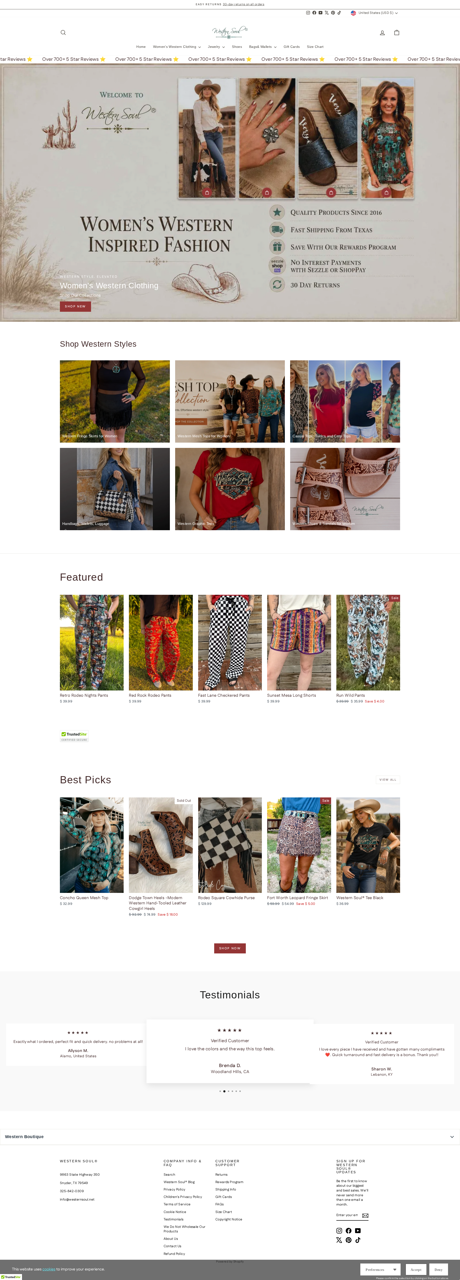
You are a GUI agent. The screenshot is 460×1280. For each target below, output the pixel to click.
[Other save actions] (395, 1269)
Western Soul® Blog (179, 1182)
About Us (171, 1238)
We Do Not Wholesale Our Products (185, 1229)
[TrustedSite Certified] (74, 736)
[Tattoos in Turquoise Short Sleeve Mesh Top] (386, 192)
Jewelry (214, 47)
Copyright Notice (228, 1219)
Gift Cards (292, 47)
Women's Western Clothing (175, 47)
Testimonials (174, 1219)
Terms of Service (177, 1204)
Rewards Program (229, 1182)
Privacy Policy (174, 1189)
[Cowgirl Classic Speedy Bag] (207, 192)
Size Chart (315, 47)
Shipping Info (225, 1189)
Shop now (230, 948)
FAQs (219, 1204)
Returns (221, 1174)
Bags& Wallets (261, 47)
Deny (439, 1270)
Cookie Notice (175, 1212)
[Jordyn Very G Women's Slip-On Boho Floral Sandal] (331, 192)
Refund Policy (174, 1254)
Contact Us (172, 1246)
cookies (48, 1269)
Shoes (237, 47)
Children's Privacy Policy (183, 1197)
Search (169, 1174)
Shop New (75, 306)
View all (388, 780)
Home (141, 47)
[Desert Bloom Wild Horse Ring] (267, 192)
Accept (416, 1270)
